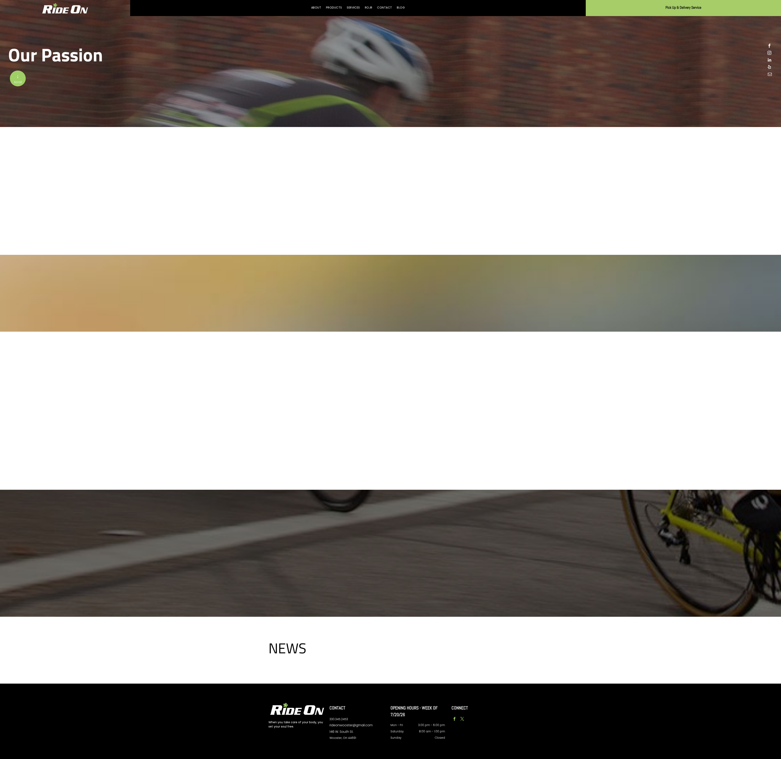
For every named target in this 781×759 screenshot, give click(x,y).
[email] (770, 74)
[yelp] (769, 67)
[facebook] (769, 46)
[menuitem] (316, 7)
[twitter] (462, 719)
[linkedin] (769, 60)
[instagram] (769, 53)
